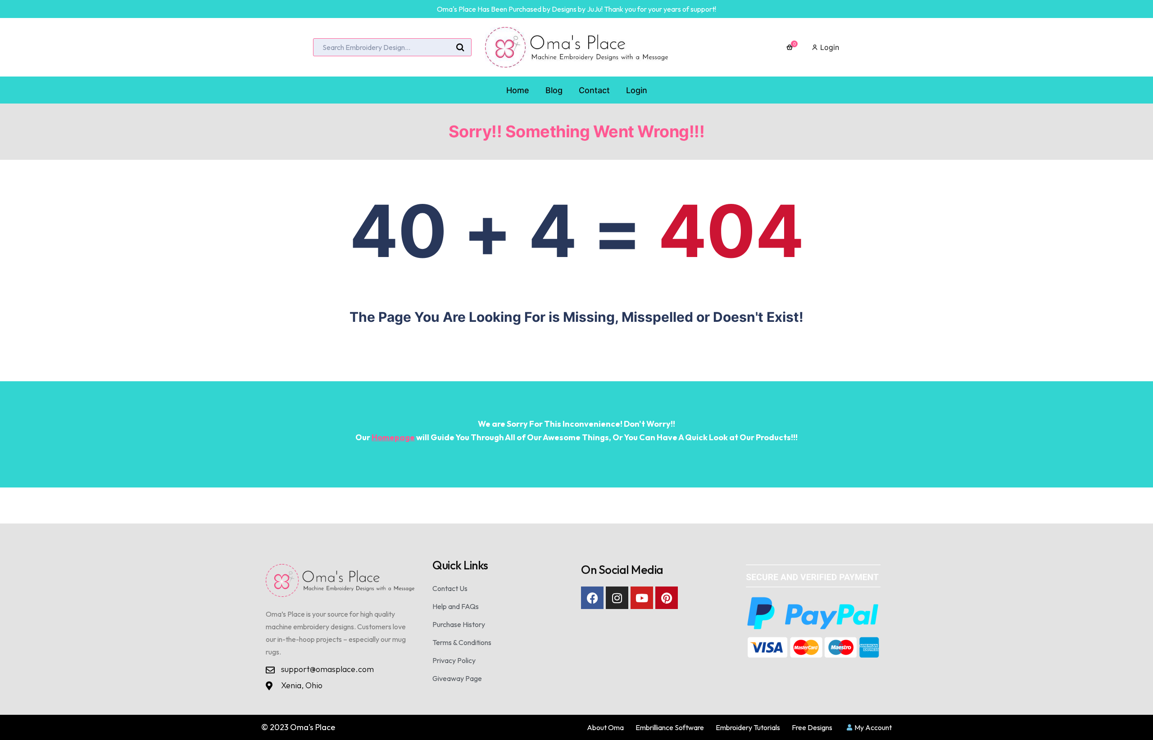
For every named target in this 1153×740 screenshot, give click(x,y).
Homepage (393, 437)
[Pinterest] (666, 598)
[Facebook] (592, 598)
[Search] (460, 48)
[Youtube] (642, 598)
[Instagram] (617, 598)
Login (828, 47)
